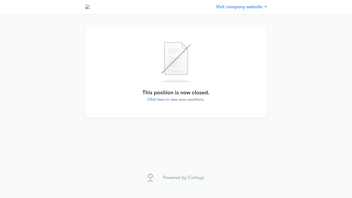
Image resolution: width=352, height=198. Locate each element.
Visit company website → (241, 7)
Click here (156, 99)
